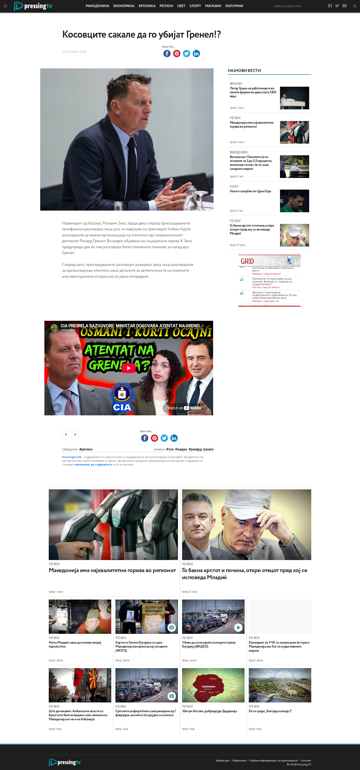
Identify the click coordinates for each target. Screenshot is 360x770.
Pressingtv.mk (71, 457)
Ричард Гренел (202, 449)
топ (171, 449)
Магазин (213, 6)
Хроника (147, 6)
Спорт (195, 6)
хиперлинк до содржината (93, 464)
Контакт (306, 760)
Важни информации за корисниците (274, 760)
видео (182, 449)
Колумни (234, 6)
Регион (166, 6)
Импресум (222, 760)
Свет (181, 6)
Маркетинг (240, 760)
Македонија (97, 6)
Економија (123, 6)
